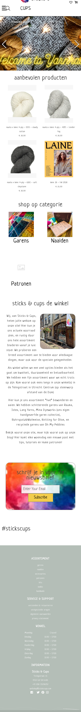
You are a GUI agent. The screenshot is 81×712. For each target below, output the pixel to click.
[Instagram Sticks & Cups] (47, 693)
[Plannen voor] (40, 70)
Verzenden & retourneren (40, 606)
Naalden (40, 570)
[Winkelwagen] (76, 3)
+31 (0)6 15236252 (40, 684)
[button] (76, 44)
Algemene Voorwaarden (41, 614)
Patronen (40, 578)
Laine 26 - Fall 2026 (58, 183)
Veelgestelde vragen (40, 610)
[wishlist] (71, 3)
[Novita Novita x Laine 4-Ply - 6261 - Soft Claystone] (22, 177)
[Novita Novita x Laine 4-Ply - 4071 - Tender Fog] (59, 122)
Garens (40, 565)
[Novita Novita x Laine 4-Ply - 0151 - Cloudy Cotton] (22, 122)
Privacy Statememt (40, 619)
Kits (40, 583)
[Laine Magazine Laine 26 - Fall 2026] (59, 177)
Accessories (40, 574)
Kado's (40, 587)
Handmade (41, 591)
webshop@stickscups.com (40, 689)
